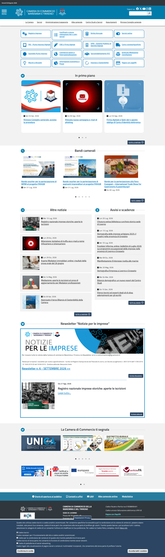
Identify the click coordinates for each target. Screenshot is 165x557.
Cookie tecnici (23, 532)
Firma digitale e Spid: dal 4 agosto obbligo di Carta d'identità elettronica (124, 121)
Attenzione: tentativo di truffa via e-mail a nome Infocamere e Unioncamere (62, 242)
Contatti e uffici (75, 496)
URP (92, 496)
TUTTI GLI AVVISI (135, 303)
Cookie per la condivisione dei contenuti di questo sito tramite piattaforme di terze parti (51, 538)
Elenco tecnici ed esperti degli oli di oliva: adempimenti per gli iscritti (115, 294)
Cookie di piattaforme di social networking (34, 543)
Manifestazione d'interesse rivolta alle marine (117, 260)
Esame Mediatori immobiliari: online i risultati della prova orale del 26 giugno (63, 262)
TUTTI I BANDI (136, 200)
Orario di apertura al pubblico (48, 496)
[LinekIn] (150, 9)
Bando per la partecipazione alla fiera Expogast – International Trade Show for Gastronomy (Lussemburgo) (122, 184)
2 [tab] (82, 137)
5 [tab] (89, 196)
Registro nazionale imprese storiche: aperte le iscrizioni (61, 223)
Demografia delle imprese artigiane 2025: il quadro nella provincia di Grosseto (116, 235)
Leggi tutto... (64, 393)
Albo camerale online (108, 496)
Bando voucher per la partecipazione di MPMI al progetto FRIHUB (39, 183)
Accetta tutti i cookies (138, 551)
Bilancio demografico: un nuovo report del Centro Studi (119, 282)
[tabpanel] (41, 106)
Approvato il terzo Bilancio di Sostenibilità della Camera (62, 301)
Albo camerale (77, 22)
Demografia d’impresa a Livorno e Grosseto (116, 270)
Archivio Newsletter (136, 376)
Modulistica (127, 496)
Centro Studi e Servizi (94, 22)
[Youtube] (143, 9)
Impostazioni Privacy (82, 517)
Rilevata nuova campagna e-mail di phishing (81, 121)
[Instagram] (147, 9)
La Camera (29, 22)
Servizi (39, 22)
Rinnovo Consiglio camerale (130, 22)
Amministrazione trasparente (57, 22)
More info (123, 528)
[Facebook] (137, 9)
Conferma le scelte (25, 551)
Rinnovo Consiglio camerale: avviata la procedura (40, 121)
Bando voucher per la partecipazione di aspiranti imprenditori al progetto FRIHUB (82, 183)
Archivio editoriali (136, 414)
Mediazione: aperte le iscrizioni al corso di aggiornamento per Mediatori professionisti (60, 281)
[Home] (41, 12)
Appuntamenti (111, 22)
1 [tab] (79, 137)
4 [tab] (85, 196)
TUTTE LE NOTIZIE (135, 142)
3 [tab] (85, 137)
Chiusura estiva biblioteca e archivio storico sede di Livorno (119, 223)
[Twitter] (140, 9)
